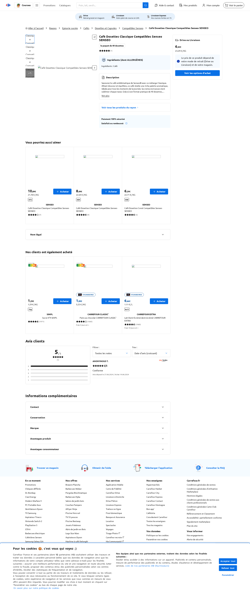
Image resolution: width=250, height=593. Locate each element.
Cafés (86, 28)
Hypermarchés (153, 484)
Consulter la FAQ (215, 467)
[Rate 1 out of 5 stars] (100, 50)
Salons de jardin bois (75, 501)
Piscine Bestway (73, 521)
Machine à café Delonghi (77, 541)
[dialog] (125, 568)
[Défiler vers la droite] (94, 67)
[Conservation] (163, 417)
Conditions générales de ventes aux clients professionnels (203, 501)
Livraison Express (113, 505)
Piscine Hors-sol (73, 513)
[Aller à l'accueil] (8, 5)
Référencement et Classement (201, 513)
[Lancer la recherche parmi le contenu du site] (145, 5)
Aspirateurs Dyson (74, 537)
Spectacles (111, 525)
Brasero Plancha (73, 484)
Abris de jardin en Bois (76, 529)
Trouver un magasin (47, 467)
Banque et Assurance (115, 517)
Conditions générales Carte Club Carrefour (201, 508)
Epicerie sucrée (70, 28)
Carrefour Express (154, 496)
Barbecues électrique (35, 533)
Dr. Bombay (30, 492)
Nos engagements (195, 535)
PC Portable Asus (33, 505)
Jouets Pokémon (73, 525)
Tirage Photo (112, 533)
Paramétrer (228, 575)
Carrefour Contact (154, 501)
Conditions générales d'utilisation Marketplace (202, 490)
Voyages (109, 529)
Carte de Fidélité (113, 488)
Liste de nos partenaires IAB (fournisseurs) (147, 565)
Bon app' (150, 509)
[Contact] (163, 407)
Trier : (134, 347)
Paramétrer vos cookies (157, 539)
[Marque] (163, 428)
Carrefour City (152, 492)
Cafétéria (150, 513)
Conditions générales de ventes (201, 484)
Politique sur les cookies (157, 535)
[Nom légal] (163, 234)
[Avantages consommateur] (163, 449)
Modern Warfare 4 (33, 501)
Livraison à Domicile (115, 496)
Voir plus (105, 95)
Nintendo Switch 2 (33, 521)
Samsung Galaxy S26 (34, 541)
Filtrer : (96, 347)
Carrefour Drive (113, 492)
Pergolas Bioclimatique (76, 492)
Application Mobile (114, 484)
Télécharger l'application (158, 467)
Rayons (53, 28)
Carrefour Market (154, 488)
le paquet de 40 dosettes (112, 45)
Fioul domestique (114, 513)
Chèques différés (33, 488)
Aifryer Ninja (71, 509)
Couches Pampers (74, 505)
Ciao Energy (30, 496)
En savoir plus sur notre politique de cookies (36, 588)
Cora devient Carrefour (156, 517)
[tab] (29, 39)
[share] (94, 37)
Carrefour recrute (114, 537)
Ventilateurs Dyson (34, 509)
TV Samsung (30, 513)
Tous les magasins (154, 525)
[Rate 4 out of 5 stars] (107, 50)
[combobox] (112, 5)
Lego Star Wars (72, 533)
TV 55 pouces (72, 517)
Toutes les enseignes (155, 521)
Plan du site (192, 525)
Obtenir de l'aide (101, 467)
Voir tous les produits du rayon (119, 107)
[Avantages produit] (163, 439)
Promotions (30, 484)
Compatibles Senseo (132, 28)
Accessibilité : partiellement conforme (204, 517)
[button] (37, 5)
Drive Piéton (111, 501)
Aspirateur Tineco (33, 517)
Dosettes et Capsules (106, 28)
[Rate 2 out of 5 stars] (102, 50)
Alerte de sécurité (195, 539)
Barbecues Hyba (73, 496)
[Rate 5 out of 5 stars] (109, 50)
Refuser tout (228, 568)
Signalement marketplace (198, 521)
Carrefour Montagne (155, 505)
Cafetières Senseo (33, 537)
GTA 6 (27, 529)
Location (110, 521)
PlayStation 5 (31, 525)
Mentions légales (194, 495)
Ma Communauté (114, 541)
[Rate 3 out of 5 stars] (104, 50)
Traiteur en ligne (113, 509)
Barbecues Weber (74, 488)
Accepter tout (228, 561)
